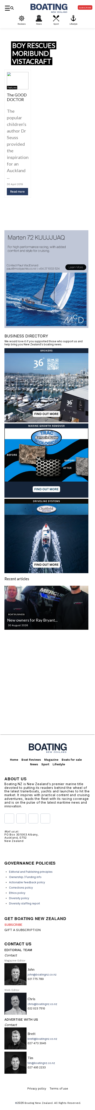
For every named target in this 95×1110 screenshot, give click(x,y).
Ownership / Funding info (25, 877)
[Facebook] (9, 818)
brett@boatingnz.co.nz (42, 1038)
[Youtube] (33, 818)
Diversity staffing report (24, 903)
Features (12, 87)
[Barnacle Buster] (46, 496)
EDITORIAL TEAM (18, 950)
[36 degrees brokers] (46, 421)
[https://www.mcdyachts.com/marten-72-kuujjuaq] (46, 326)
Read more (17, 191)
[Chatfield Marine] (46, 571)
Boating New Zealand (39, 1102)
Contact (10, 955)
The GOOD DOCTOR (17, 97)
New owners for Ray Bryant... (32, 620)
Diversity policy (19, 898)
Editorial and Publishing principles (31, 871)
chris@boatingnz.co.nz (42, 1004)
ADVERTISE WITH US (21, 1020)
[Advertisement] (47, 685)
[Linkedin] (45, 818)
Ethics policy (17, 893)
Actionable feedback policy (27, 882)
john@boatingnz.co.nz (42, 974)
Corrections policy (21, 887)
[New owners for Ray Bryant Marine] (46, 608)
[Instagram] (21, 818)
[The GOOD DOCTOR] (17, 80)
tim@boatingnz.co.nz (41, 1063)
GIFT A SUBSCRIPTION (22, 930)
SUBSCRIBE (13, 925)
